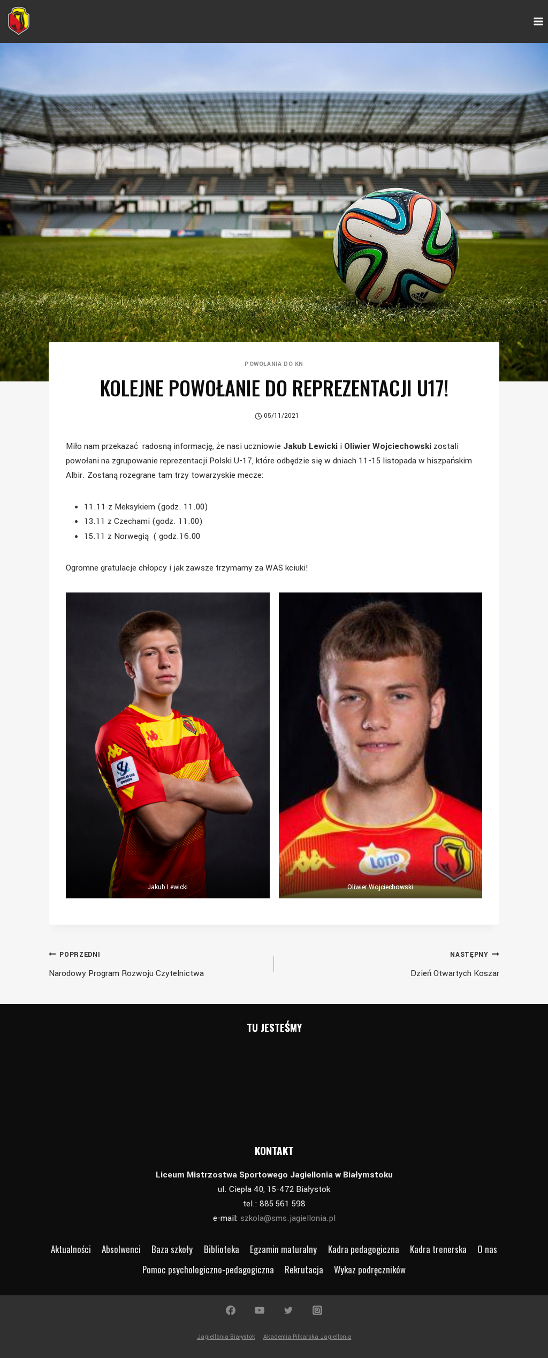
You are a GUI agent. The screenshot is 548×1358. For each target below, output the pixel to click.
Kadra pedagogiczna (363, 1249)
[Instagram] (317, 1310)
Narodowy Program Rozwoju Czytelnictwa (126, 964)
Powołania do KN (274, 364)
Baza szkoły (172, 1249)
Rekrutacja (304, 1269)
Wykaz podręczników (370, 1269)
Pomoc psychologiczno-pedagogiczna (208, 1269)
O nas (487, 1249)
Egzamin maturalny (283, 1249)
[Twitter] (288, 1310)
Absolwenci (121, 1249)
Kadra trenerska (438, 1249)
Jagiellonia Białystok (226, 1337)
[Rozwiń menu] (538, 21)
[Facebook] (230, 1310)
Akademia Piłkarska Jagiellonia (307, 1337)
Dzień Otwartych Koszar (454, 964)
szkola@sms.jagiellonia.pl (288, 1218)
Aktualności (71, 1249)
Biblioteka (221, 1249)
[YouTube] (259, 1310)
